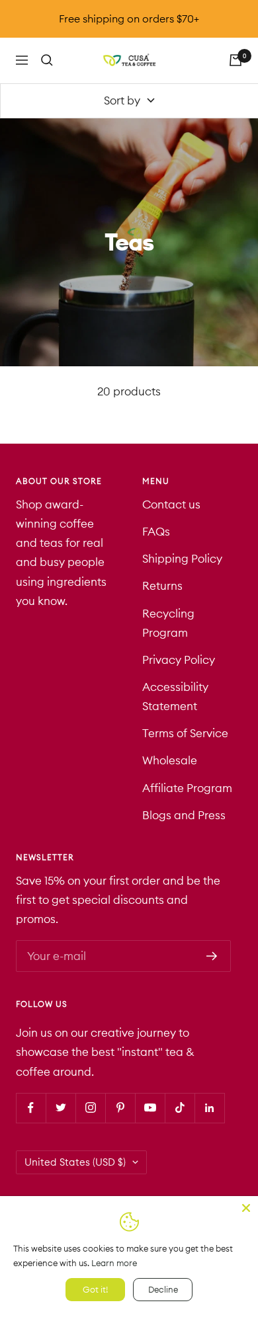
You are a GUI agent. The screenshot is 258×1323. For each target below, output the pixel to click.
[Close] (246, 1208)
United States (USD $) (75, 1162)
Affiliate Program (187, 788)
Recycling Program (168, 623)
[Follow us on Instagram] (90, 1108)
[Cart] (235, 60)
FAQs (156, 531)
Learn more (114, 1263)
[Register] (212, 956)
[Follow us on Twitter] (60, 1108)
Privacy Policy (178, 660)
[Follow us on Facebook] (31, 1108)
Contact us (171, 504)
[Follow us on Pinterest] (120, 1108)
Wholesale (169, 760)
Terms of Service (185, 733)
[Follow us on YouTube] (150, 1108)
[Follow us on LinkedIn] (209, 1108)
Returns (162, 586)
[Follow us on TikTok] (179, 1108)
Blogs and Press (184, 815)
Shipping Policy (182, 558)
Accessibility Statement (175, 696)
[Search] (47, 60)
